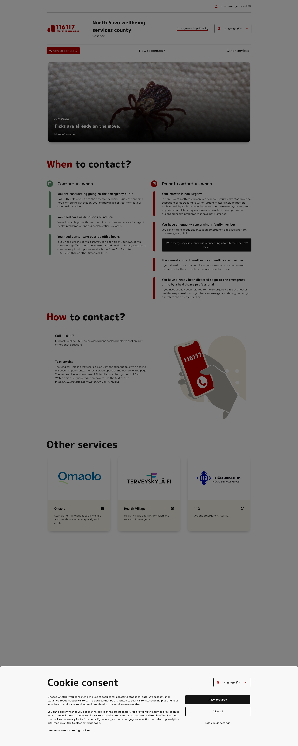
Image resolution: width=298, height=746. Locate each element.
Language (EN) (231, 682)
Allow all (218, 711)
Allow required (218, 699)
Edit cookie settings (217, 722)
